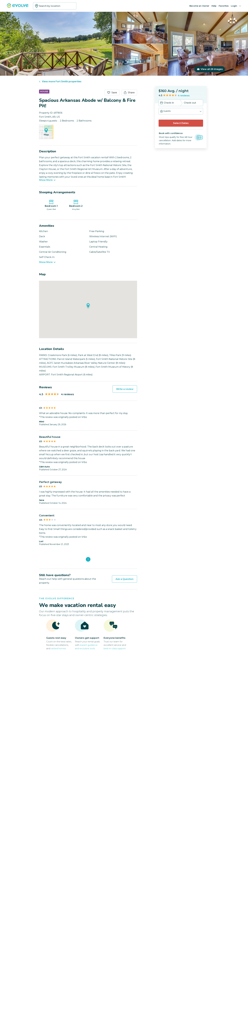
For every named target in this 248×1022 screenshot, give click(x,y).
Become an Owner (199, 6)
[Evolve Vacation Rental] (17, 7)
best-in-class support (115, 648)
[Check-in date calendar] (161, 103)
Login (234, 6)
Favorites (224, 6)
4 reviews (184, 95)
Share (131, 92)
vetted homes (58, 648)
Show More (46, 180)
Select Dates (181, 123)
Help (214, 6)
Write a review (124, 389)
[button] (181, 111)
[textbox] (54, 5)
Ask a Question (124, 579)
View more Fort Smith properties (61, 81)
